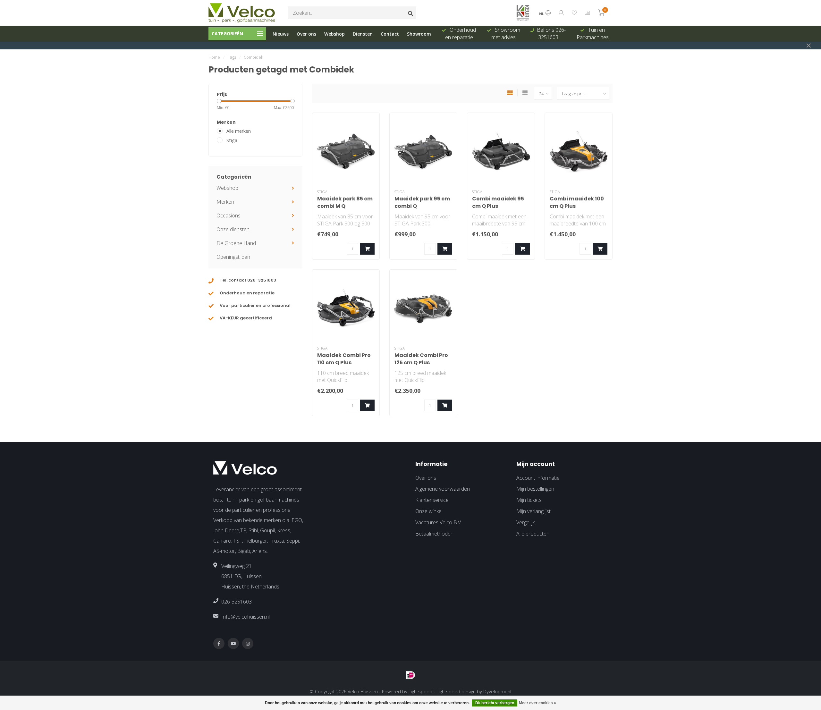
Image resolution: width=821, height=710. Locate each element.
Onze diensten (233, 229)
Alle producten (532, 533)
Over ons (306, 34)
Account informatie (538, 477)
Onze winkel (429, 511)
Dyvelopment (497, 692)
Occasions (228, 215)
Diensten (363, 34)
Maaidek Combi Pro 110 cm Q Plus (344, 358)
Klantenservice (432, 499)
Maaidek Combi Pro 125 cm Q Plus (421, 358)
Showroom (419, 34)
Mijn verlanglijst (533, 511)
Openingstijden (233, 256)
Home (214, 57)
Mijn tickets (529, 499)
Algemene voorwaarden (442, 488)
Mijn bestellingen (535, 488)
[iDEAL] (410, 675)
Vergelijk (525, 522)
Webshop (334, 34)
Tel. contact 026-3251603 (248, 280)
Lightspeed (420, 692)
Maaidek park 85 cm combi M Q (345, 202)
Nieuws (281, 34)
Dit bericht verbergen (494, 703)
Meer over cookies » (537, 703)
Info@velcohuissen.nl (245, 616)
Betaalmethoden (434, 533)
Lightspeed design (456, 692)
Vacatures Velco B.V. (438, 522)
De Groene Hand (236, 243)
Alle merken (238, 131)
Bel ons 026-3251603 (551, 33)
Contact (390, 34)
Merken (225, 201)
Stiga (231, 140)
